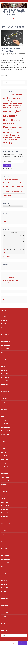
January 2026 (4, 338)
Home (4, 216)
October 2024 (5, 391)
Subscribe (7, 165)
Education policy (15, 107)
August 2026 (4, 313)
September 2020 (5, 566)
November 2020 (5, 559)
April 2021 (3, 541)
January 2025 (4, 380)
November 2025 (5, 345)
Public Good (6, 54)
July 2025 (3, 359)
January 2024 (4, 423)
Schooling (12, 54)
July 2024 (3, 402)
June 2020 (4, 577)
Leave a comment (5, 75)
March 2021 (4, 545)
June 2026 (4, 320)
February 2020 (5, 591)
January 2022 (4, 509)
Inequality (17, 124)
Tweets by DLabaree (8, 299)
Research (15, 129)
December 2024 (5, 384)
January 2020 (4, 595)
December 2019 (5, 598)
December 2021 (5, 512)
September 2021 (5, 523)
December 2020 (5, 555)
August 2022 (4, 484)
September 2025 (5, 352)
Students (5, 137)
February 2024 (5, 420)
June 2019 (3, 620)
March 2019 (4, 630)
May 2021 (3, 537)
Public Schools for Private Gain (10, 49)
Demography (5, 277)
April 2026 (4, 327)
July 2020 (3, 573)
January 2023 (4, 466)
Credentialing (7, 101)
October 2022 (5, 477)
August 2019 (4, 612)
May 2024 (4, 409)
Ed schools (6, 103)
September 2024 (5, 395)
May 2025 (4, 366)
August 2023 (4, 441)
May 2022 (4, 495)
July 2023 (3, 445)
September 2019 (5, 609)
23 (5, 249)
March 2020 (4, 587)
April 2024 (4, 413)
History (7, 120)
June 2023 (4, 448)
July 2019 (3, 616)
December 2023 (5, 427)
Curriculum (20, 101)
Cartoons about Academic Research (12, 191)
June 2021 (3, 534)
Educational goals (16, 103)
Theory (12, 139)
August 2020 (4, 570)
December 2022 (5, 470)
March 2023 (4, 459)
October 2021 (4, 520)
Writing (7, 142)
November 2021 (5, 516)
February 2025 (5, 377)
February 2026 (5, 334)
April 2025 (4, 370)
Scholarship (6, 132)
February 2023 (5, 463)
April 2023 (4, 455)
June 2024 (4, 405)
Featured (7, 111)
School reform (8, 135)
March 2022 (4, 502)
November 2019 (5, 602)
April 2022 (4, 498)
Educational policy (8, 105)
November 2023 (5, 430)
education (11, 277)
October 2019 (4, 605)
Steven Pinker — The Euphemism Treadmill (14, 182)
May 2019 (3, 623)
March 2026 (4, 331)
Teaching (6, 139)
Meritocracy (9, 127)
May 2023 (4, 452)
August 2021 (4, 527)
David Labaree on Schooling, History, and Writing (14, 12)
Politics (9, 130)
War (16, 139)
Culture (15, 101)
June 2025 (4, 363)
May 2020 (4, 580)
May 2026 (4, 323)
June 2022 (4, 491)
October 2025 (5, 348)
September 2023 (5, 438)
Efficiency (15, 277)
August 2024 (4, 398)
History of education (17, 53)
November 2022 (5, 473)
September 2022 (5, 480)
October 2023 (5, 434)
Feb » (8, 256)
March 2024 (4, 416)
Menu (14, 18)
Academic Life (7, 95)
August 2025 (4, 355)
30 (5, 252)
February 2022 (5, 505)
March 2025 (4, 373)
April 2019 (3, 627)
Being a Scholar (7, 195)
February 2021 (4, 548)
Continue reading (5, 71)
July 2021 (3, 530)
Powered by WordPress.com (14, 643)
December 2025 (5, 341)
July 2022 (3, 487)
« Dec (4, 256)
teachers (5, 282)
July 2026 (3, 316)
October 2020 (5, 562)
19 (14, 246)
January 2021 (4, 552)
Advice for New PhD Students (10, 179)
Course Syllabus (15, 98)
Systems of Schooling (14, 137)
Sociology (17, 135)
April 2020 (4, 584)
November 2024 (5, 388)
